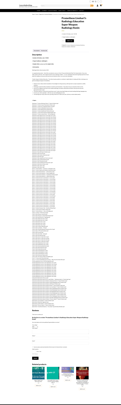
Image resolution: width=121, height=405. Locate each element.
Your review (35, 328)
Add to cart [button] (38, 385)
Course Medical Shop (25, 5)
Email (33, 341)
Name (33, 335)
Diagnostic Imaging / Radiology (68, 46)
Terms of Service (72, 10)
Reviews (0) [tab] (44, 50)
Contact (81, 10)
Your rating (35, 325)
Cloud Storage (52, 10)
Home (38, 10)
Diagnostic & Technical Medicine (45, 14)
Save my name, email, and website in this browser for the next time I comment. (50, 347)
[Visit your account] (97, 5)
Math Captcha (35, 349)
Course (44, 10)
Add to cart (69, 40)
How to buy (62, 10)
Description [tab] (37, 50)
